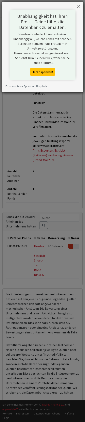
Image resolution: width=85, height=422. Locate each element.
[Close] (78, 6)
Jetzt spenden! (42, 72)
